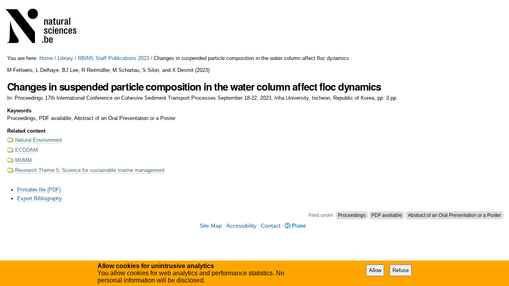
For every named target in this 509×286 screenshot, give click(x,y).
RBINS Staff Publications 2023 (113, 58)
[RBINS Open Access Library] (46, 27)
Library (65, 58)
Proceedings (351, 215)
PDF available (386, 215)
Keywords (19, 111)
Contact (270, 226)
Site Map (211, 226)
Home (46, 58)
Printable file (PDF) (39, 190)
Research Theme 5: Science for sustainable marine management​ (90, 170)
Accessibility (241, 226)
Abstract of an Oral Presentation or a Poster (454, 215)
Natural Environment (38, 140)
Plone (295, 226)
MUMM (23, 160)
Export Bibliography (39, 198)
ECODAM (26, 150)
